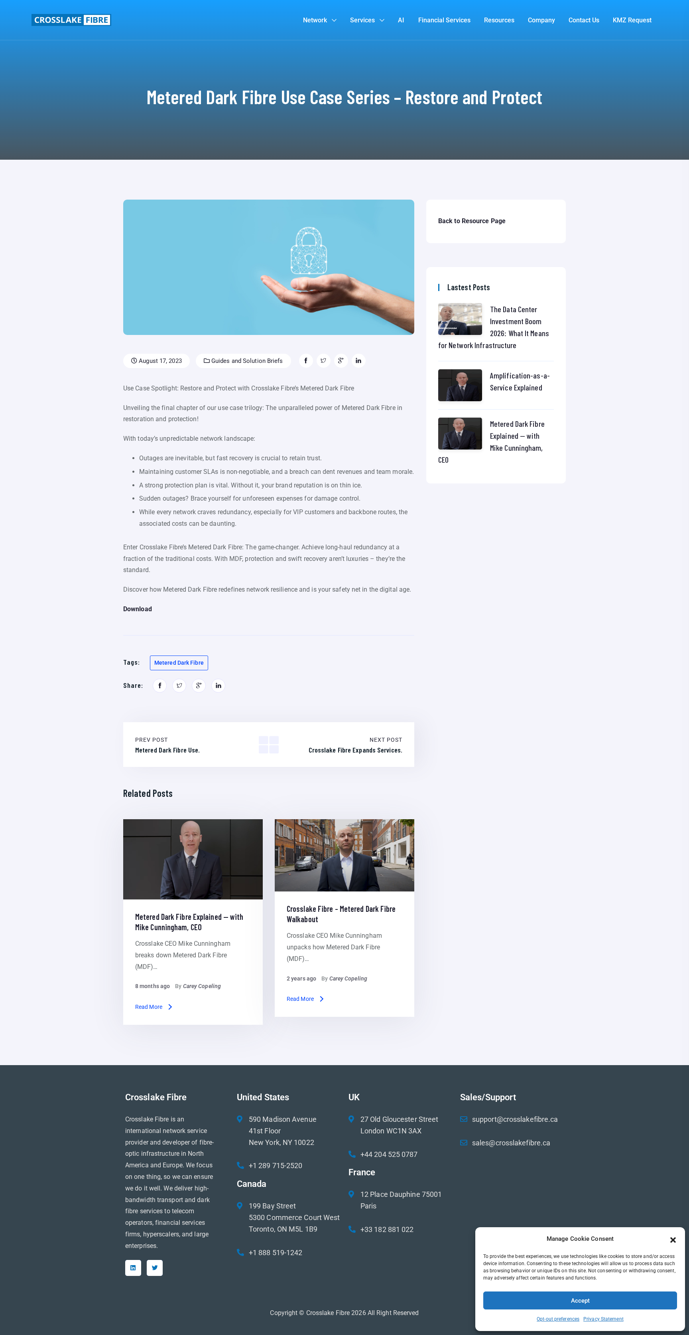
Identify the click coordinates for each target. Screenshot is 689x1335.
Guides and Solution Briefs (246, 360)
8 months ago (152, 986)
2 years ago (301, 978)
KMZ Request (632, 20)
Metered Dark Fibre (179, 663)
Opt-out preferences (558, 1319)
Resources (499, 20)
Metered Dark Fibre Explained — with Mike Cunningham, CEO (491, 441)
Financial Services (444, 20)
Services (362, 20)
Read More (148, 1007)
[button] (673, 1239)
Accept (580, 1300)
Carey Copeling (202, 986)
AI (401, 20)
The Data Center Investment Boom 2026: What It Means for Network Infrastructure (493, 327)
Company (541, 20)
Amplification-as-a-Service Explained (520, 381)
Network (315, 20)
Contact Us (584, 20)
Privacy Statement (603, 1319)
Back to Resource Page (472, 221)
